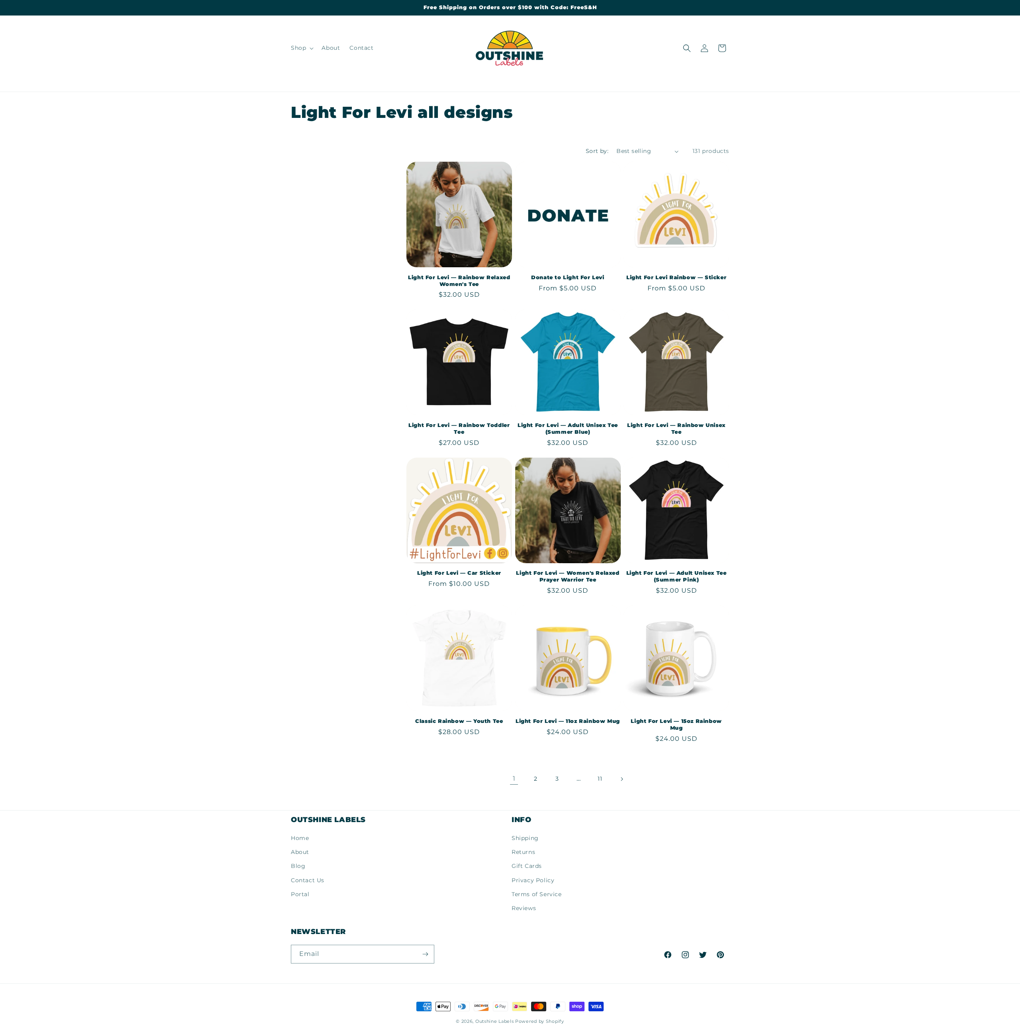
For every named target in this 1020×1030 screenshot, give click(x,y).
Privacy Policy (533, 880)
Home (300, 838)
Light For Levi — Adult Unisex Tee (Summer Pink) (676, 576)
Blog (298, 865)
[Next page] (621, 779)
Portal (300, 894)
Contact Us (307, 880)
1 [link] (514, 778)
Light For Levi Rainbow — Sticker (676, 277)
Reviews (524, 908)
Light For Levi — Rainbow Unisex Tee (676, 428)
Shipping (525, 838)
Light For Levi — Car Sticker (459, 573)
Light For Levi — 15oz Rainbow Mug (676, 724)
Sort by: (597, 151)
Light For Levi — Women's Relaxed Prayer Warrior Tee (567, 576)
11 (600, 778)
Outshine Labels (494, 1021)
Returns (523, 852)
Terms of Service (537, 894)
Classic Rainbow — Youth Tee (459, 721)
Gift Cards (527, 865)
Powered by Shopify (539, 1021)
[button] (301, 47)
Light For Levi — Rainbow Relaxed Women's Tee (459, 280)
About (300, 852)
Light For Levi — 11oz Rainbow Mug (568, 721)
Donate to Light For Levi (567, 277)
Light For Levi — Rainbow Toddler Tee (459, 428)
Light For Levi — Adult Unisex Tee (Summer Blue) (568, 428)
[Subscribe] (425, 954)
